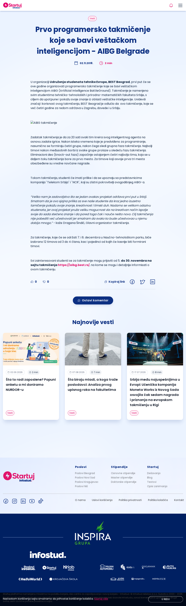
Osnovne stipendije (123, 473)
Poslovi (81, 467)
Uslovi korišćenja (102, 500)
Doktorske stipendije (123, 482)
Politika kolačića (158, 500)
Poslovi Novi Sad (85, 477)
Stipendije (119, 467)
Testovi (151, 482)
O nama (80, 500)
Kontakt (179, 500)
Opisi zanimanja (157, 486)
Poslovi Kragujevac (86, 482)
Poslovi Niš (81, 486)
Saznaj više (101, 599)
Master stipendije (122, 477)
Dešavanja (153, 473)
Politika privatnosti (130, 500)
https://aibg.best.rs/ (74, 265)
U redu (166, 599)
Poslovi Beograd (85, 473)
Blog (149, 477)
